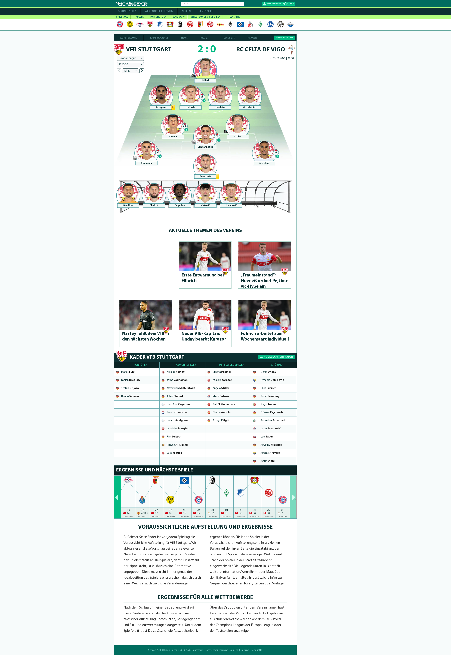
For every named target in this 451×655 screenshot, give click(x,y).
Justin (268, 461)
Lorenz (177, 420)
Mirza (221, 396)
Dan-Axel (178, 404)
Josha (177, 380)
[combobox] (130, 58)
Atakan (222, 380)
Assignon (161, 107)
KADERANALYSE (159, 38)
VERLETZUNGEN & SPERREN (205, 17)
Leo (267, 436)
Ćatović (205, 205)
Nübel (205, 80)
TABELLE (139, 17)
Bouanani (146, 163)
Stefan (130, 388)
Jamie (270, 396)
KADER (204, 38)
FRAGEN (252, 38)
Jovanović (231, 205)
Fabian (130, 380)
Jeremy (270, 453)
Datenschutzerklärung (216, 650)
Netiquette (256, 650)
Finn (174, 436)
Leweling (264, 163)
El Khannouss (205, 147)
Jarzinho (271, 444)
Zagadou (179, 205)
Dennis (130, 396)
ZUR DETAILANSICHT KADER (276, 357)
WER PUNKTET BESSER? (159, 11)
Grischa (221, 372)
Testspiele (205, 11)
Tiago (268, 404)
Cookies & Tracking (239, 650)
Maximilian (181, 388)
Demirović (205, 176)
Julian (175, 396)
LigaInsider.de (171, 650)
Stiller (237, 136)
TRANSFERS (233, 17)
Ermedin (272, 380)
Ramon (177, 412)
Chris (268, 388)
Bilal (223, 404)
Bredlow (128, 205)
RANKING (177, 17)
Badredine (273, 420)
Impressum (197, 650)
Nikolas (175, 372)
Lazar (271, 428)
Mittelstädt (250, 107)
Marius (128, 372)
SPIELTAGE (122, 17)
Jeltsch (190, 107)
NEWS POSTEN (284, 37)
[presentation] (117, 496)
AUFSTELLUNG (128, 38)
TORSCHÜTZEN (158, 17)
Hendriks (220, 107)
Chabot (154, 205)
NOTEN (186, 11)
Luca (174, 453)
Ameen (177, 444)
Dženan (272, 412)
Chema (173, 136)
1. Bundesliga (127, 11)
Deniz (268, 372)
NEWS (184, 38)
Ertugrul (220, 420)
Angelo (221, 388)
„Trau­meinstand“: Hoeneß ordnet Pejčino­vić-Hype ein (265, 281)
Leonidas (178, 428)
